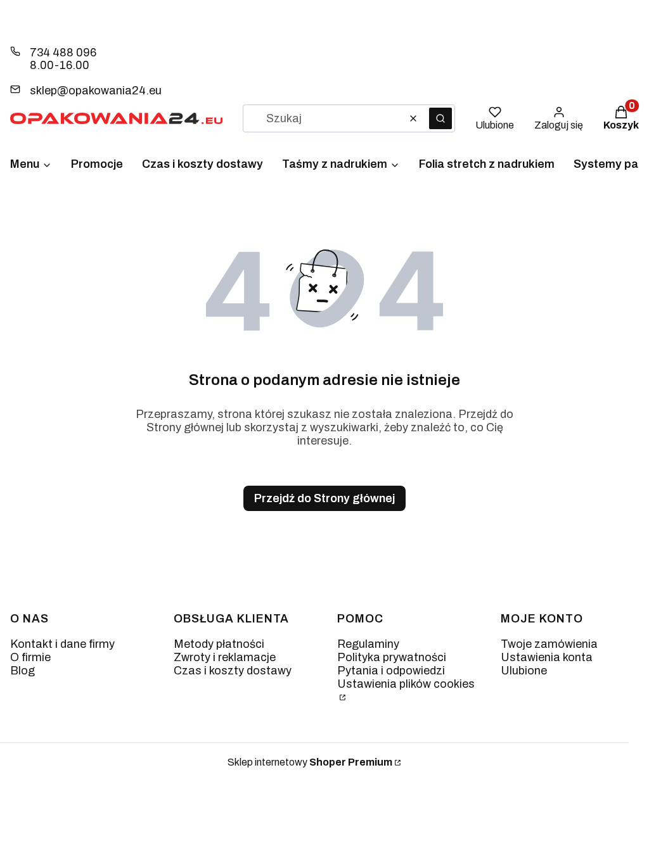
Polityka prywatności (391, 657)
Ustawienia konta (547, 657)
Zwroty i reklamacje (225, 657)
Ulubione (524, 670)
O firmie (30, 657)
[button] (440, 118)
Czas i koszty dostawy (233, 670)
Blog (22, 670)
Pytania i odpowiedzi (391, 670)
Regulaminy (368, 644)
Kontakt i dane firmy (62, 644)
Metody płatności (219, 644)
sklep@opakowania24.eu (96, 90)
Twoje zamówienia (549, 644)
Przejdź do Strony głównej (324, 498)
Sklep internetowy (310, 762)
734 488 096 (63, 52)
